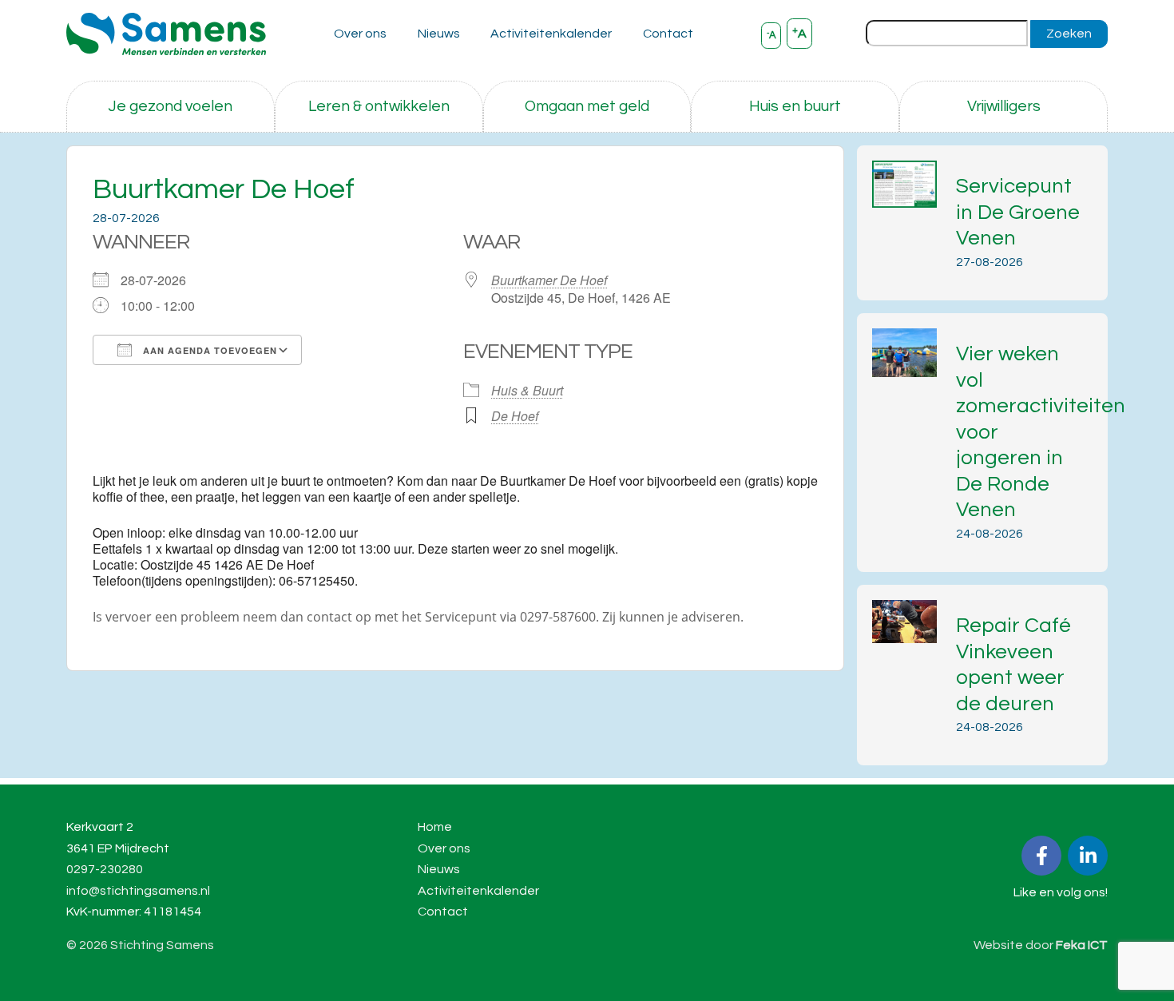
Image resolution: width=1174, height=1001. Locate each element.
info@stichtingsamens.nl (138, 890)
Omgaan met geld (587, 106)
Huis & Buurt (527, 390)
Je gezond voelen (170, 106)
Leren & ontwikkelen (379, 106)
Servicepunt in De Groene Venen (1018, 212)
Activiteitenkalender (551, 33)
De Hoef (514, 416)
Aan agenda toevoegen (208, 350)
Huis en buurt (795, 106)
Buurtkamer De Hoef (549, 280)
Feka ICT (1082, 945)
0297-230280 (104, 869)
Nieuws (439, 33)
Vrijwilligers (1004, 106)
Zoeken (1069, 33)
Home (435, 826)
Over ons (360, 33)
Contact (668, 33)
